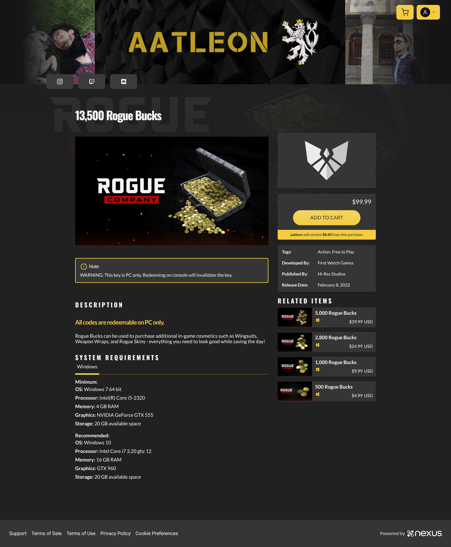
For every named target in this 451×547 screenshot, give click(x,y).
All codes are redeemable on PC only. (119, 322)
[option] (171, 191)
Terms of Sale (46, 533)
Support (17, 533)
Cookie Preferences (157, 533)
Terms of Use (81, 533)
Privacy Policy (115, 533)
